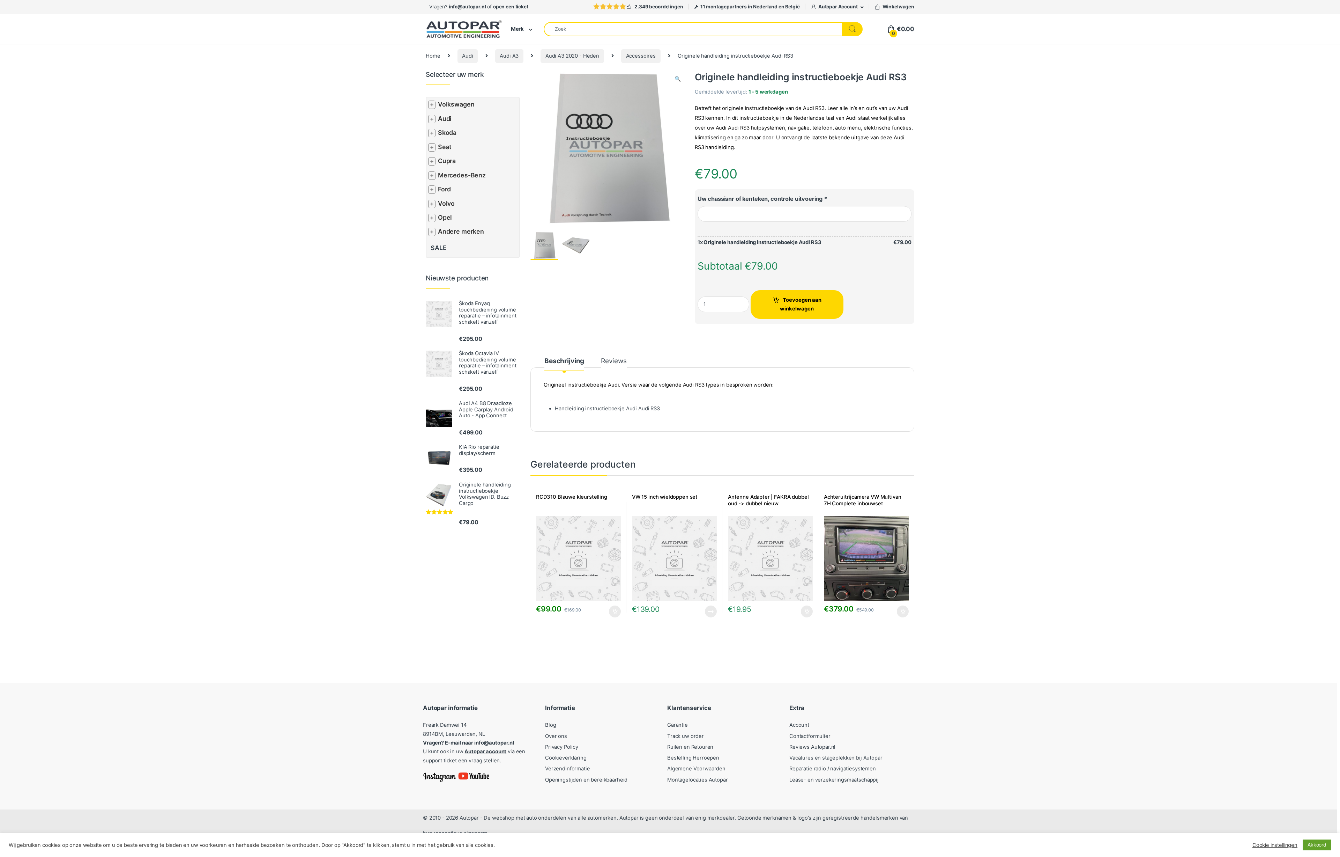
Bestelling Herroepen (693, 758)
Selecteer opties (610, 611)
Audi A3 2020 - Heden (572, 56)
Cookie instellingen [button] (1274, 845)
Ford (444, 189)
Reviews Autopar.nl (812, 747)
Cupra (447, 160)
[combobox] (693, 29)
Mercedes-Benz (462, 175)
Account (799, 725)
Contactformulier (810, 736)
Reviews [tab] (614, 361)
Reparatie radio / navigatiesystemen (832, 769)
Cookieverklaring (566, 758)
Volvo (446, 203)
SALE (438, 247)
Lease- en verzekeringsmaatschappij (834, 780)
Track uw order (685, 736)
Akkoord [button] (1317, 845)
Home (433, 56)
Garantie (677, 725)
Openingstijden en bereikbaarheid (586, 780)
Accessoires (641, 56)
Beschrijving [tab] (564, 361)
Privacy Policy (561, 747)
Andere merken (461, 231)
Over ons (556, 736)
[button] (678, 79)
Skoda (447, 132)
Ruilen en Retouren (690, 747)
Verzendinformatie (567, 769)
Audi (467, 56)
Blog (550, 725)
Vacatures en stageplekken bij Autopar (836, 758)
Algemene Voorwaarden (696, 769)
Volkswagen (456, 104)
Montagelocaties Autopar (697, 780)
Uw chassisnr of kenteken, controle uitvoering (762, 198)
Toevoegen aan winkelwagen (800, 304)
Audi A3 (509, 56)
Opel (445, 217)
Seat (445, 147)
